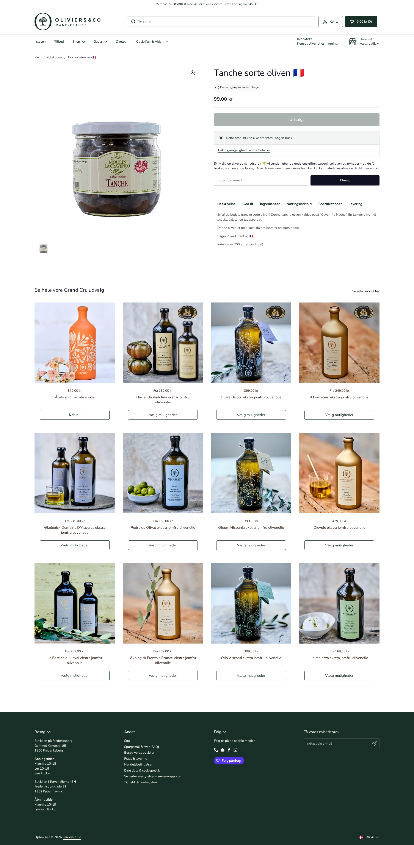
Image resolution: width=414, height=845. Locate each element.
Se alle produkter (366, 291)
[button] (361, 21)
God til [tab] (248, 204)
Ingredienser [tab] (270, 204)
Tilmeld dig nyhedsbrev (141, 782)
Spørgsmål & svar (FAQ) (141, 747)
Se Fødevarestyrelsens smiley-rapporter (153, 776)
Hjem (37, 57)
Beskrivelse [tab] (226, 204)
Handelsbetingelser (138, 764)
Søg (127, 741)
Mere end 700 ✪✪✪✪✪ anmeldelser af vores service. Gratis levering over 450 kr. (207, 4)
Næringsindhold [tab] (299, 204)
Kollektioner (54, 57)
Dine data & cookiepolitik (142, 770)
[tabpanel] (297, 230)
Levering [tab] (355, 204)
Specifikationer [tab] (330, 204)
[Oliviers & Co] (67, 21)
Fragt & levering (135, 758)
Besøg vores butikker (139, 752)
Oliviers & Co (72, 837)
